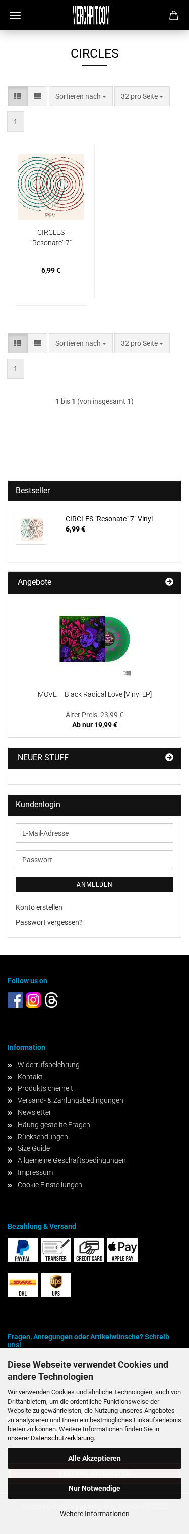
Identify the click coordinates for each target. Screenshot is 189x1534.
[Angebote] (169, 582)
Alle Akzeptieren (94, 1458)
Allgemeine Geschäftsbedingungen (72, 1160)
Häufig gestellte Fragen (54, 1124)
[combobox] (81, 96)
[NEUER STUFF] (169, 758)
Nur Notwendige (94, 1488)
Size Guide (34, 1148)
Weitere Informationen (95, 1514)
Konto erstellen (39, 907)
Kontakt (30, 1077)
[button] (18, 96)
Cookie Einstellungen (50, 1185)
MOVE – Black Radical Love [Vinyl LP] (95, 694)
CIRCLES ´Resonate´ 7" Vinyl (51, 238)
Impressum (35, 1172)
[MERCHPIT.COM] (95, 15)
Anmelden (95, 884)
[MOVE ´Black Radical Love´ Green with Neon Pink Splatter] (95, 639)
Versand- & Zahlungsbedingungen (70, 1100)
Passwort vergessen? (49, 922)
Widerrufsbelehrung (49, 1064)
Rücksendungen (43, 1137)
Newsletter (34, 1112)
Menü (15, 15)
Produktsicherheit (45, 1088)
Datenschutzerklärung (62, 1438)
